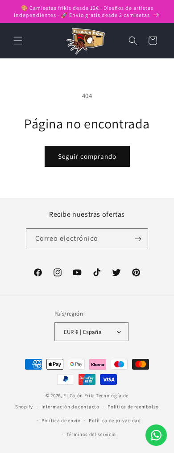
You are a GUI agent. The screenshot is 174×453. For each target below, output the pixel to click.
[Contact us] (156, 435)
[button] (18, 40)
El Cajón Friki (79, 395)
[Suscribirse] (138, 238)
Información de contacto (70, 407)
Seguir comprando (87, 156)
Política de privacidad (115, 420)
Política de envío (61, 420)
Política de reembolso (133, 407)
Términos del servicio (91, 434)
